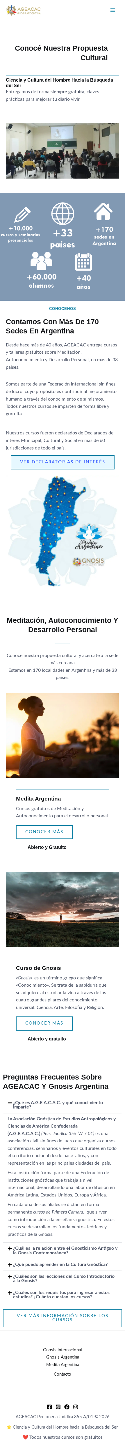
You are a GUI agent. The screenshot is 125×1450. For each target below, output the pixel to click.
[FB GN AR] (66, 1406)
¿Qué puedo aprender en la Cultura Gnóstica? (60, 1264)
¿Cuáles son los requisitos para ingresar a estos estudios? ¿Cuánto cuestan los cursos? (61, 1295)
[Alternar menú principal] (113, 10)
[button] (62, 1105)
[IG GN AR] (75, 1406)
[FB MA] (49, 1406)
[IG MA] (58, 1406)
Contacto (62, 1374)
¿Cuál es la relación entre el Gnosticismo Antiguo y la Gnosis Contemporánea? (65, 1250)
